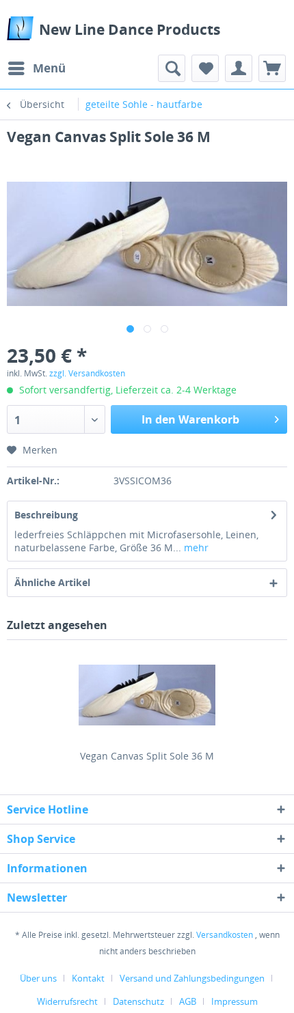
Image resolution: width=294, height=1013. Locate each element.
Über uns (38, 978)
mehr (195, 547)
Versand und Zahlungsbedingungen (192, 978)
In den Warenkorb (190, 419)
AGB (187, 1001)
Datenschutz (138, 1001)
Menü (49, 68)
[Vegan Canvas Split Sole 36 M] (147, 695)
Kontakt (88, 978)
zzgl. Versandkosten (87, 373)
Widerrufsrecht (67, 1001)
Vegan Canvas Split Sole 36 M (147, 755)
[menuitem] (36, 68)
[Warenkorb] (272, 68)
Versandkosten (224, 935)
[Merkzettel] (205, 68)
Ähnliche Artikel (52, 582)
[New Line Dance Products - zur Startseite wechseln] (20, 28)
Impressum (234, 1001)
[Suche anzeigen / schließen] (171, 68)
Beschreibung (46, 514)
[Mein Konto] (238, 68)
